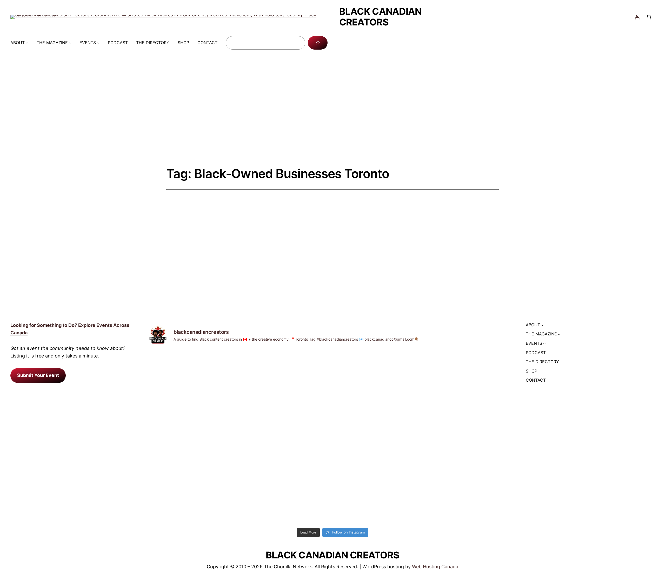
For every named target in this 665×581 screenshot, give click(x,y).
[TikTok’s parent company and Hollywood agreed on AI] (472, 397)
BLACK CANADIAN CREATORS (380, 17)
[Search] (318, 43)
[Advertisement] (332, 111)
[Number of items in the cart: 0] (649, 17)
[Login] (637, 17)
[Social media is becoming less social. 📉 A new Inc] (286, 393)
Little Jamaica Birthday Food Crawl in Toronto (327, 230)
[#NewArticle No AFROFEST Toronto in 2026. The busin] (193, 397)
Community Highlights (296, 251)
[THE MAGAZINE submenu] (70, 43)
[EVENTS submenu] (98, 43)
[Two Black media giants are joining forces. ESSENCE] (379, 438)
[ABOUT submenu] (27, 43)
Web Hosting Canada (435, 566)
